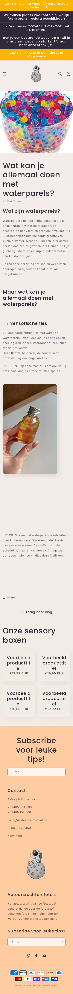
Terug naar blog (38, 612)
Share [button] (11, 597)
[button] (5, 74)
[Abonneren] (61, 772)
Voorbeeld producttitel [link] (19, 663)
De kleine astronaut (31, 986)
